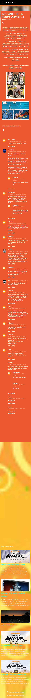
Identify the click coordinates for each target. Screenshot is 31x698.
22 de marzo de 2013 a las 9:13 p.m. (16, 408)
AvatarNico (11, 192)
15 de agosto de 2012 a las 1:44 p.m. (17, 223)
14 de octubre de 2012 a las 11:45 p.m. (17, 324)
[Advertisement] (15, 460)
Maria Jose (11, 139)
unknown (10, 236)
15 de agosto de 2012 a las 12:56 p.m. (17, 194)
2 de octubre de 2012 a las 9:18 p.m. (19, 280)
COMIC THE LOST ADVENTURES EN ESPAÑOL (13, 674)
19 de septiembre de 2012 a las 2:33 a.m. (18, 269)
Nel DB (10, 249)
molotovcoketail (20, 695)
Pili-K (9, 349)
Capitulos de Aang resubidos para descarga (13, 564)
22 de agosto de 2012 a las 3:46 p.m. (17, 238)
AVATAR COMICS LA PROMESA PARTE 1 (12, 645)
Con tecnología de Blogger (16, 692)
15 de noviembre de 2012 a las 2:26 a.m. (17, 351)
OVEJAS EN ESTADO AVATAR (9, 625)
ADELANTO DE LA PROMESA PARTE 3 (11, 126)
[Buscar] (29, 3)
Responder (11, 146)
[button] (3, 23)
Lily (9, 280)
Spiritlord (11, 150)
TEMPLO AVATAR (10, 2)
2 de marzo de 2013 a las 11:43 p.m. (16, 398)
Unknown (15, 177)
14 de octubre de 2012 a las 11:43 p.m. (17, 308)
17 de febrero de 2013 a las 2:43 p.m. (17, 364)
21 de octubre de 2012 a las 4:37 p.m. (17, 336)
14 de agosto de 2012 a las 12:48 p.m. (17, 151)
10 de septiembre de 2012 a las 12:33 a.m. (18, 251)
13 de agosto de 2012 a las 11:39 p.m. (17, 141)
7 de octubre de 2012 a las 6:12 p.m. (16, 292)
